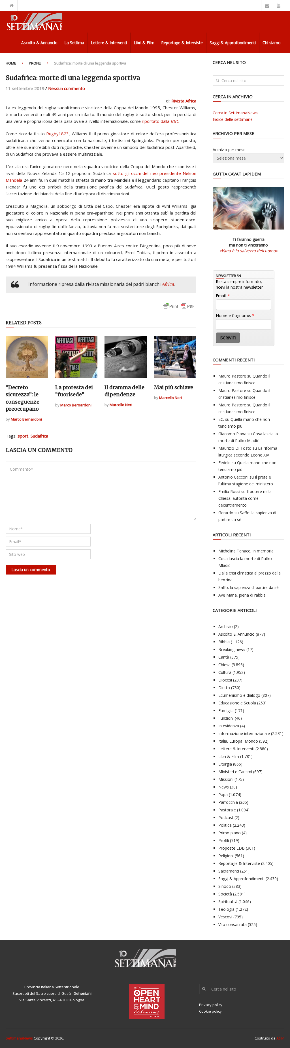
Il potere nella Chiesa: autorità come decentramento (245, 498)
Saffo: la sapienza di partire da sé (248, 587)
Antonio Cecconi (233, 477)
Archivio (225, 626)
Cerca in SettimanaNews (235, 112)
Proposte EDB (231, 848)
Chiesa (224, 664)
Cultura (224, 672)
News (223, 787)
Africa (168, 284)
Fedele (224, 462)
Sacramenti (228, 871)
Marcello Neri (121, 404)
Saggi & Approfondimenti (233, 42)
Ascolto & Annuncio (39, 42)
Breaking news (231, 649)
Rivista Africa (183, 101)
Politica (225, 825)
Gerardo (225, 512)
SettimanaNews (19, 1038)
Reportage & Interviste (182, 42)
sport (23, 436)
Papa (223, 794)
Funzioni (226, 718)
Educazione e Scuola (237, 703)
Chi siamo (272, 42)
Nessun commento (66, 88)
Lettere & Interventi (109, 42)
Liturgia (225, 764)
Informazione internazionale (244, 733)
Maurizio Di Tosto (234, 448)
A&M (280, 1038)
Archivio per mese (229, 149)
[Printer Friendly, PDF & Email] (178, 309)
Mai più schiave (173, 387)
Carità (223, 657)
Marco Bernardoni (26, 419)
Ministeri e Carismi (235, 771)
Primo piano (229, 832)
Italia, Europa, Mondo (238, 741)
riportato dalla (160, 121)
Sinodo (224, 886)
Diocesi (225, 680)
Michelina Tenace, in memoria (246, 551)
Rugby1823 (57, 133)
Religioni (226, 855)
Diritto (224, 687)
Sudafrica (39, 436)
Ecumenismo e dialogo (239, 695)
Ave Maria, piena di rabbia (242, 595)
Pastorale (227, 810)
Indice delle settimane (233, 119)
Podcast (225, 817)
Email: (223, 295)
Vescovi (225, 917)
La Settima (74, 42)
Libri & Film (144, 42)
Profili (35, 63)
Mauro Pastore (232, 376)
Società (225, 894)
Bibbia (224, 641)
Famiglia (226, 710)
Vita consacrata (232, 924)
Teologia (226, 909)
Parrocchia (228, 802)
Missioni (225, 779)
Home (11, 63)
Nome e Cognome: (235, 315)
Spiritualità (227, 901)
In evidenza (228, 725)
